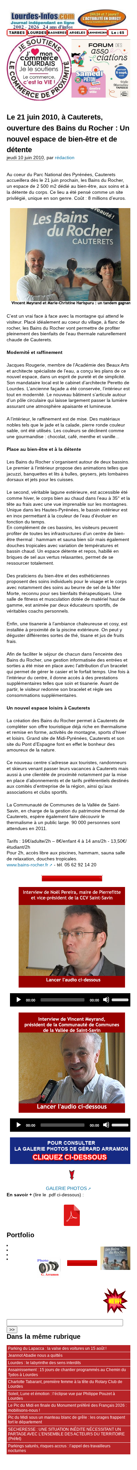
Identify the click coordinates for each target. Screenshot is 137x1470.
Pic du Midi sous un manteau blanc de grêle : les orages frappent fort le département (66, 1419)
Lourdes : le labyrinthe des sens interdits (44, 1362)
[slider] (121, 999)
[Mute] (106, 1000)
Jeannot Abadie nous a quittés (35, 1355)
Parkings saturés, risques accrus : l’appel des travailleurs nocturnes (59, 1448)
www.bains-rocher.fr (27, 864)
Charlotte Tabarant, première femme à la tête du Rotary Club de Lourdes (65, 1384)
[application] (72, 1000)
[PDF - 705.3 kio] (71, 1215)
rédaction (64, 157)
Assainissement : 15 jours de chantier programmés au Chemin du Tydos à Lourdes (67, 1372)
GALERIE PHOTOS (66, 1188)
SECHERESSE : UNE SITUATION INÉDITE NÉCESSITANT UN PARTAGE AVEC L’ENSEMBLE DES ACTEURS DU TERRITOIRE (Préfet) (66, 1434)
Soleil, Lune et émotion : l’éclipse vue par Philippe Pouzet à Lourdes (61, 1396)
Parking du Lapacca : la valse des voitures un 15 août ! (57, 1348)
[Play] (18, 1000)
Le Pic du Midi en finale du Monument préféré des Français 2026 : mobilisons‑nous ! (67, 1407)
